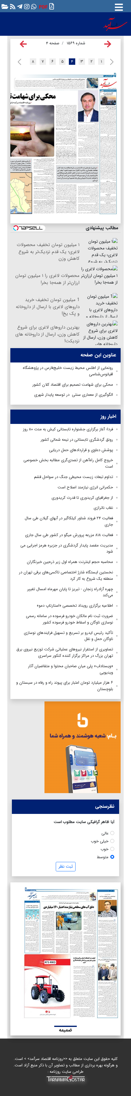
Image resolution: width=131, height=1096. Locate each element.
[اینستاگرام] (26, 6)
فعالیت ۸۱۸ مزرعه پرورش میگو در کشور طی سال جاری (69, 535)
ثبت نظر (65, 866)
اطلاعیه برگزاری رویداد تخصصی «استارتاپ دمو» (75, 605)
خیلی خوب (99, 841)
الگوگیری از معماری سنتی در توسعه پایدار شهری (73, 395)
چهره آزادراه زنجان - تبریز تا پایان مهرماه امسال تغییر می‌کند (70, 592)
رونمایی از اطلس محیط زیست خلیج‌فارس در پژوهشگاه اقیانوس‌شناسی (68, 371)
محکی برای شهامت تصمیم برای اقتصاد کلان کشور (72, 384)
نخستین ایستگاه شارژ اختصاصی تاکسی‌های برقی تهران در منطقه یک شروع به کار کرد (66, 575)
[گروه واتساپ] (33, 6)
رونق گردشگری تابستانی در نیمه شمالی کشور (77, 439)
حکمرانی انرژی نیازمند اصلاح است (85, 487)
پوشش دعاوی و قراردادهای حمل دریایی (81, 450)
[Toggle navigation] (118, 6)
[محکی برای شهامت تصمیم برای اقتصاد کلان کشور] (55, 152)
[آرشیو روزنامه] (4, 6)
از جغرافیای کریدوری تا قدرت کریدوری (82, 498)
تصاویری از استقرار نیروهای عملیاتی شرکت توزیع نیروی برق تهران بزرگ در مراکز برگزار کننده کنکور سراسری (64, 652)
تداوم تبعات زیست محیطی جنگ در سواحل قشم (73, 477)
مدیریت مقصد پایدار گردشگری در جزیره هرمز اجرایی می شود (66, 548)
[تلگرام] (19, 6)
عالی (104, 833)
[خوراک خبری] (12, 6)
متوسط (102, 857)
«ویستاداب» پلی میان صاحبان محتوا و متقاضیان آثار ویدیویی (70, 669)
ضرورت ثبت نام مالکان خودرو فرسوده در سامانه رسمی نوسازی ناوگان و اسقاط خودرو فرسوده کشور (69, 619)
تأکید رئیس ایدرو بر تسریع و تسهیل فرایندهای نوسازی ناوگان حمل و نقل (68, 636)
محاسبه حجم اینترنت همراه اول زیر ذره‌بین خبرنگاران (70, 562)
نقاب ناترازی (103, 508)
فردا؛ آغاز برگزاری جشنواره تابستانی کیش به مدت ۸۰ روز (68, 429)
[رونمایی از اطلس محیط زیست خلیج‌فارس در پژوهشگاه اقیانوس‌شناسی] (56, 83)
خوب (104, 849)
